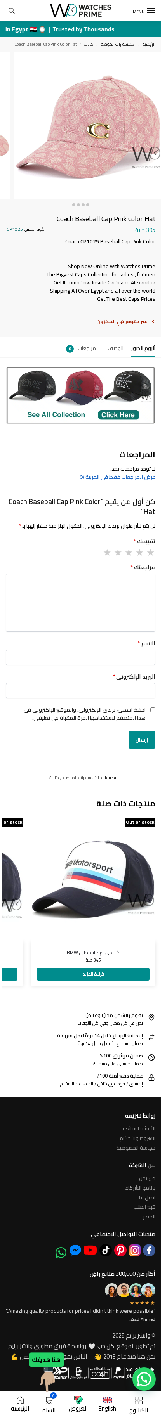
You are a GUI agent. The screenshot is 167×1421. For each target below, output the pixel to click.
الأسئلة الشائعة (139, 1128)
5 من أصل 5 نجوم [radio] (106, 552)
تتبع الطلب (144, 1206)
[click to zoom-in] (87, 125)
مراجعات (82, 348)
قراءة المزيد (93, 974)
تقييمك (144, 541)
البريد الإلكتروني (134, 676)
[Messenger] (75, 1250)
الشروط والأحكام (137, 1138)
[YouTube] (90, 1250)
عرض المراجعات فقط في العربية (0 (117, 477)
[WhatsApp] (61, 1252)
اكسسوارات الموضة (118, 44)
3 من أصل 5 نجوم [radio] (128, 552)
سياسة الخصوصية (136, 1147)
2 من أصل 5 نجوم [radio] (139, 552)
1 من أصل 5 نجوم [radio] (150, 552)
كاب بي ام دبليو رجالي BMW (93, 952)
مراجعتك (142, 567)
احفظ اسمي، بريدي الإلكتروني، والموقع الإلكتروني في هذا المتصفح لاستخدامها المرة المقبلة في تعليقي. (85, 714)
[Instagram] (135, 1250)
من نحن (147, 1178)
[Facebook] (149, 1250)
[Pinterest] (120, 1250)
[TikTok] (105, 1250)
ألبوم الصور (143, 348)
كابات (89, 44)
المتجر (149, 1216)
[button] (144, 1379)
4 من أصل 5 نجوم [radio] (117, 552)
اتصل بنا (147, 1197)
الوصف (116, 348)
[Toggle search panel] (12, 10)
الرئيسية (149, 44)
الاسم (146, 643)
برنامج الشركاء (140, 1187)
